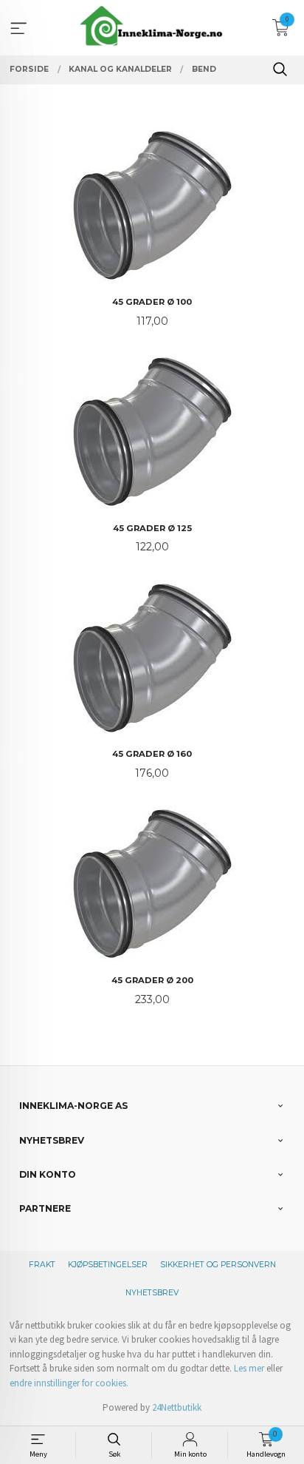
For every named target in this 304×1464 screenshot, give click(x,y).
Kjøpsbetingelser (108, 1264)
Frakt (42, 1264)
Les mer (249, 1368)
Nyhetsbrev (152, 1293)
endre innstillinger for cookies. (69, 1383)
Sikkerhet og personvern (218, 1264)
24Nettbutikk (176, 1407)
